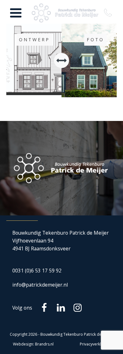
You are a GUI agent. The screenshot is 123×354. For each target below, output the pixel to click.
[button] (109, 13)
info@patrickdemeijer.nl (40, 284)
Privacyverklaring (95, 344)
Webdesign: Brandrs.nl (33, 344)
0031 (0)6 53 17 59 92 (37, 270)
